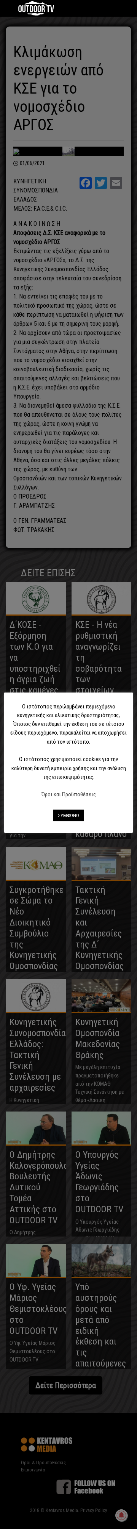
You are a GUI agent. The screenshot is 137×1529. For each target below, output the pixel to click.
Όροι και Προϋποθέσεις (68, 794)
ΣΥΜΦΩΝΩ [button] (68, 815)
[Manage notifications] (121, 1515)
